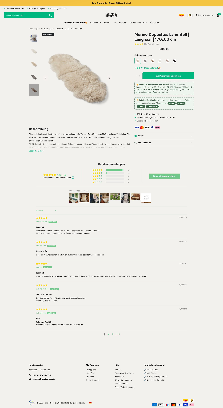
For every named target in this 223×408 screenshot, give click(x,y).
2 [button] (108, 334)
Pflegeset (177, 87)
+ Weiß (141, 107)
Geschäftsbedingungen (124, 387)
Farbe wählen (143, 55)
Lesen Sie (35, 151)
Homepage (33, 29)
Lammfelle (95, 22)
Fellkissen (90, 377)
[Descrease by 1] (140, 78)
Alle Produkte (92, 365)
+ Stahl (171, 103)
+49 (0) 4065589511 (42, 375)
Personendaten (121, 383)
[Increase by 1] (140, 73)
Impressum (119, 377)
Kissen (107, 22)
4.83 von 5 (61, 175)
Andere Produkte (138, 22)
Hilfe (117, 365)
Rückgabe (154, 22)
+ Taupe (181, 103)
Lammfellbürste (142, 87)
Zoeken (50, 15)
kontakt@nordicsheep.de (44, 379)
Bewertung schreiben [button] (164, 176)
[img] (41, 218)
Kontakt (118, 370)
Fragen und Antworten (124, 373)
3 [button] (112, 334)
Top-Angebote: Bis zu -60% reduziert (111, 3)
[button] (46, 78)
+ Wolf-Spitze (152, 107)
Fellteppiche (120, 22)
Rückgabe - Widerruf (123, 380)
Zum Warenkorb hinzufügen (168, 76)
